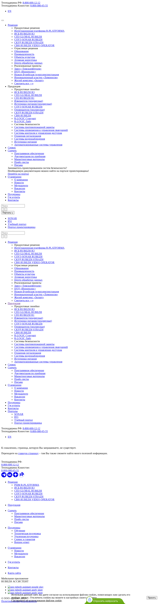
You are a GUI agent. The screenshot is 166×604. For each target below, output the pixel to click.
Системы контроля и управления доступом (38, 133)
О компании (14, 176)
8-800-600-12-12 (31, 2)
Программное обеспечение (29, 153)
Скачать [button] (12, 367)
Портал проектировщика (21, 227)
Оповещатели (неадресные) (29, 109)
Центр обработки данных (28, 63)
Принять (152, 598)
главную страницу (28, 453)
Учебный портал (17, 224)
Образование (21, 51)
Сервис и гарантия (24, 539)
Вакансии (19, 188)
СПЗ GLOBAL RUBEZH (28, 36)
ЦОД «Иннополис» (25, 71)
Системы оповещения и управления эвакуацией (41, 130)
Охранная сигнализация (27, 136)
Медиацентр (21, 185)
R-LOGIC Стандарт (25, 118)
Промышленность (24, 54)
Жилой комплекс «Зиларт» (29, 80)
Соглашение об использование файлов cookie (36, 600)
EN (9, 11)
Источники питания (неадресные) (33, 104)
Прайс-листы (21, 162)
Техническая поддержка (27, 533)
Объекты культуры (24, 57)
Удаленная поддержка (26, 536)
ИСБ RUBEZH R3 (24, 33)
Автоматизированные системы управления (38, 144)
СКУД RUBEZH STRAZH (28, 42)
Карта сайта (14, 573)
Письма (18, 165)
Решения (13, 25)
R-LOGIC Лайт (22, 121)
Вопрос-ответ (21, 542)
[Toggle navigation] (2, 20)
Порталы (7, 212)
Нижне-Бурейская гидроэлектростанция (36, 74)
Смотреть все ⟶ (23, 83)
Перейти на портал (18, 173)
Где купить (14, 197)
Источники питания (25, 141)
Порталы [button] (13, 411)
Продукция (14, 505)
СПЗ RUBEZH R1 (24, 98)
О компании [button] (14, 385)
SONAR (12, 218)
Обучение (19, 530)
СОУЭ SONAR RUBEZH (28, 39)
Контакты (19, 191)
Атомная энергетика (25, 60)
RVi (10, 221)
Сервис (12, 147)
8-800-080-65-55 (39, 5)
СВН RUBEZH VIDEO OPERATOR (34, 45)
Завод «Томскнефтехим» (28, 68)
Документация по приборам (29, 156)
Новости (19, 182)
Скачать (12, 150)
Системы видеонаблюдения (29, 138)
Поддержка (14, 194)
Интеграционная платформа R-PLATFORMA (39, 30)
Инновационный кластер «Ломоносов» (36, 77)
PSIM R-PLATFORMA (26, 485)
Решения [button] (13, 242)
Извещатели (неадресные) (28, 101)
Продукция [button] (14, 303)
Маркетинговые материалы (29, 159)
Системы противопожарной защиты (34, 127)
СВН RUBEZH (22, 115)
